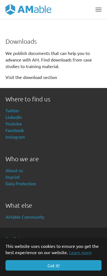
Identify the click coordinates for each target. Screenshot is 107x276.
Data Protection (20, 183)
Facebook (14, 130)
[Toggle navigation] (98, 9)
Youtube (13, 123)
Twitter (12, 110)
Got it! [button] (53, 265)
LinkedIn (13, 117)
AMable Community (24, 216)
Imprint (12, 177)
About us (14, 170)
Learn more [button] (80, 252)
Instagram (15, 136)
